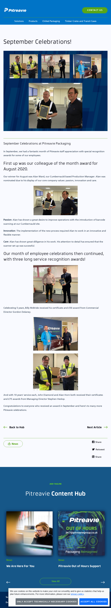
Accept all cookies (94, 601)
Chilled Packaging (51, 21)
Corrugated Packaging (48, 27)
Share (98, 442)
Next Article (94, 427)
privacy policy (77, 594)
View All (56, 581)
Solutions (19, 21)
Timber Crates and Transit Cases (80, 21)
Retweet (100, 450)
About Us (69, 27)
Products (33, 21)
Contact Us (94, 10)
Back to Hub (16, 427)
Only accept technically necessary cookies (47, 601)
